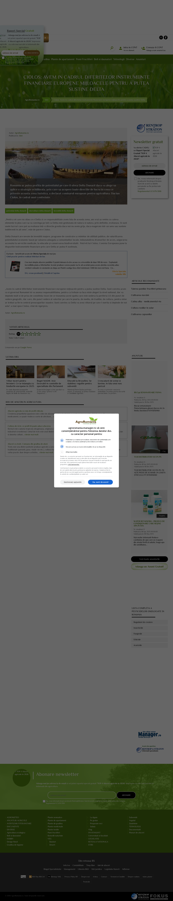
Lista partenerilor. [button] (73, 464)
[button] (86, 452)
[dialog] (86, 450)
